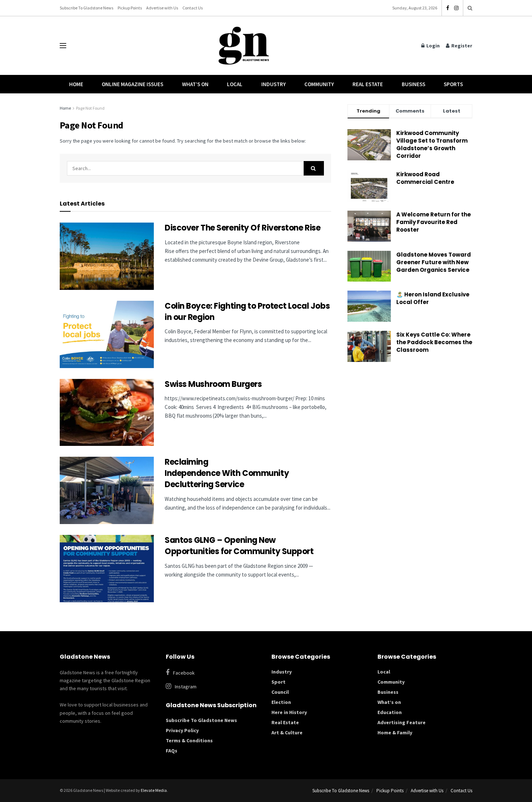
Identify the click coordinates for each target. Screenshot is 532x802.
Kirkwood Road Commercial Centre (425, 178)
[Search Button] (470, 8)
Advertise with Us (162, 7)
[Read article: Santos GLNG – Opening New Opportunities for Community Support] (107, 568)
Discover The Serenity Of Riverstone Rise (243, 227)
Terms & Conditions (189, 740)
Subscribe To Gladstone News (86, 7)
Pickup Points (130, 7)
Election (281, 702)
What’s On (195, 84)
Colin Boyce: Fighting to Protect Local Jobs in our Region (247, 311)
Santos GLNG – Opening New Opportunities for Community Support (240, 546)
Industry (273, 84)
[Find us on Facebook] (447, 8)
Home (76, 84)
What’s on (389, 702)
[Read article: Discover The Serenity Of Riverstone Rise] (107, 256)
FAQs (171, 750)
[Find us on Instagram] (456, 8)
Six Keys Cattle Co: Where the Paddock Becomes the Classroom (434, 342)
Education (389, 712)
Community (319, 84)
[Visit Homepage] (244, 45)
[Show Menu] (63, 45)
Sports (453, 84)
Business (413, 84)
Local (234, 84)
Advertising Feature (401, 722)
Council (280, 692)
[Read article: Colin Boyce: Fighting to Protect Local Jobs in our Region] (107, 334)
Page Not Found (90, 108)
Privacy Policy (182, 730)
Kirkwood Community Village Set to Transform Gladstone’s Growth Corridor (432, 144)
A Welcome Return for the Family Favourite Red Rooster (433, 222)
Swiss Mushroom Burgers (213, 384)
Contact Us (192, 7)
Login (432, 45)
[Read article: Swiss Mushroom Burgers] (107, 412)
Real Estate (367, 84)
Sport (278, 682)
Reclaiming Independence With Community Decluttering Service (227, 473)
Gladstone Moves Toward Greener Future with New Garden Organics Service (433, 262)
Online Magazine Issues (132, 84)
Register (461, 45)
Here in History (289, 712)
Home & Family (394, 732)
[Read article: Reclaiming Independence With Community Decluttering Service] (107, 490)
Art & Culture (287, 732)
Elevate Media (154, 790)
